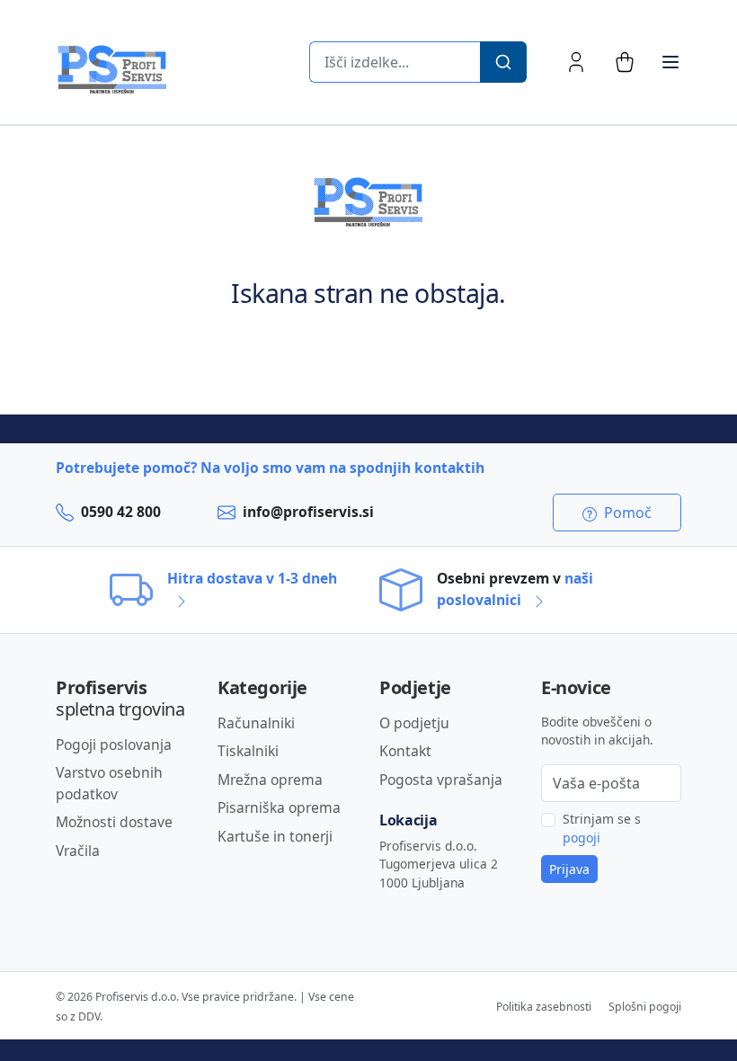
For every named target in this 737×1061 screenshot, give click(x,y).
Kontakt (405, 751)
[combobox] (394, 62)
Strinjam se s (602, 828)
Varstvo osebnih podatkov (109, 783)
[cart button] (624, 62)
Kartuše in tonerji (275, 836)
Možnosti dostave (114, 822)
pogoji (581, 837)
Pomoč (626, 512)
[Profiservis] (112, 70)
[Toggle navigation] (670, 62)
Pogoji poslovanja (114, 744)
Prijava (569, 869)
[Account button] (576, 62)
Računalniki (256, 723)
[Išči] (503, 62)
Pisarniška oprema (279, 807)
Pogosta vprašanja (440, 779)
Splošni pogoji (644, 1006)
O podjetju (414, 723)
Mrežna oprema (270, 779)
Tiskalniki (248, 751)
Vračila (78, 850)
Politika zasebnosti (543, 1006)
